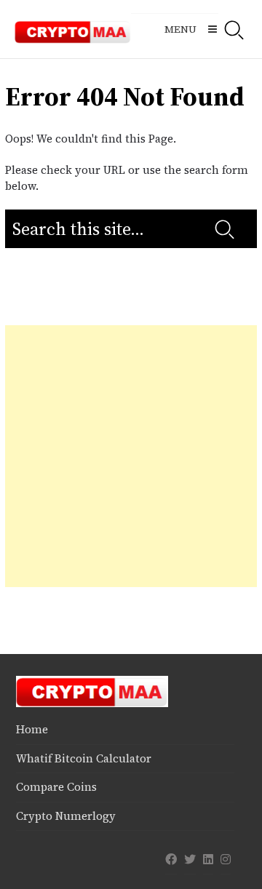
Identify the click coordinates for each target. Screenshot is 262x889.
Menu (180, 29)
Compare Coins (56, 786)
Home (32, 729)
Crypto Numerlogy (66, 816)
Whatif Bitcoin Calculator (83, 758)
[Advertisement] (131, 456)
